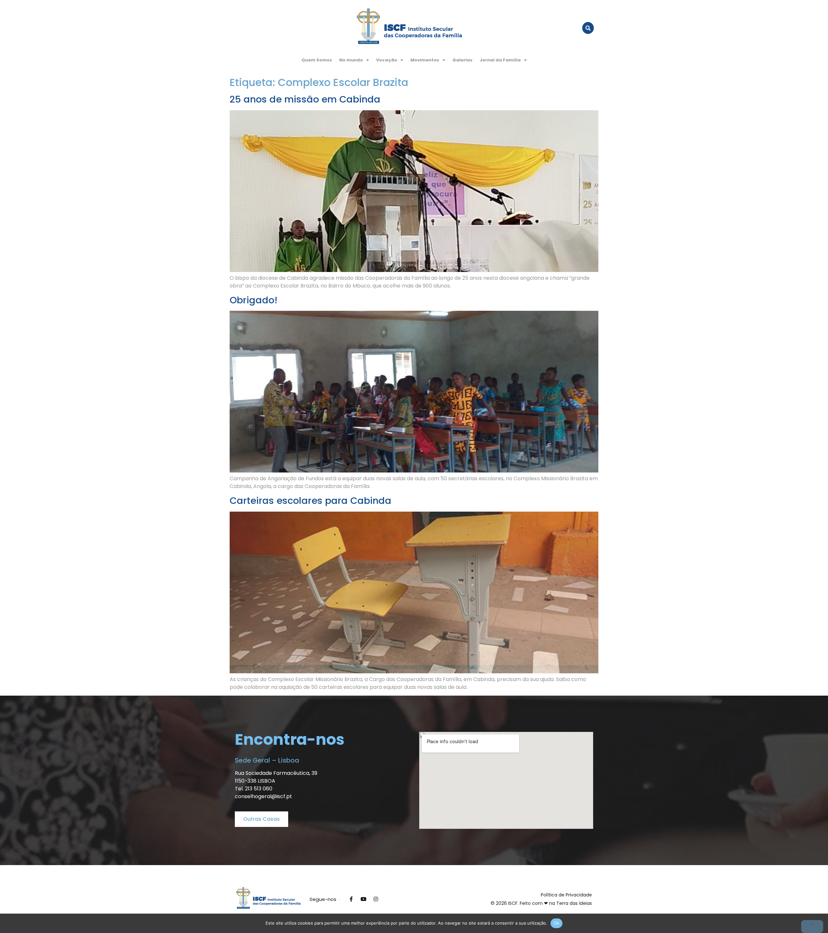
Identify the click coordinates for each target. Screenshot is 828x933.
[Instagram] (376, 899)
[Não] (812, 926)
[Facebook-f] (351, 899)
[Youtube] (363, 899)
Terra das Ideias (574, 903)
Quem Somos (316, 60)
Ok (557, 923)
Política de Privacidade (566, 895)
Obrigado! (254, 300)
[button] (354, 60)
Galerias (462, 60)
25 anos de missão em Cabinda (305, 99)
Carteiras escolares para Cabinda (310, 500)
